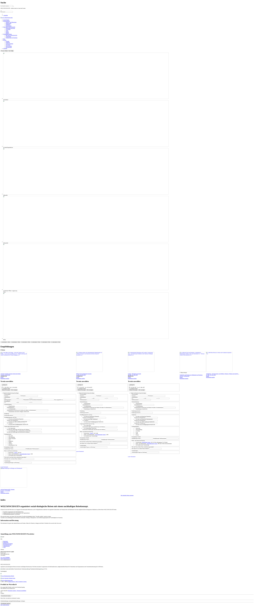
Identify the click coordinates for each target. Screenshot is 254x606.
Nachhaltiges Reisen (7, 34)
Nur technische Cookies (5, 595)
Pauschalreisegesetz (7, 544)
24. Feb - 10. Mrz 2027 (184, 376)
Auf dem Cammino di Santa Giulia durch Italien (11, 373)
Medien (7, 33)
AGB (4, 547)
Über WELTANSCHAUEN (9, 27)
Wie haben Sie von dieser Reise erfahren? (13, 458)
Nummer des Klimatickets (12, 420)
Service (4, 40)
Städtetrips (8, 24)
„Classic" (16, 452)
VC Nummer (9, 423)
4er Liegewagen (12, 428)
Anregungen (8, 36)
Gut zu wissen (9, 46)
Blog (4, 38)
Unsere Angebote (9, 43)
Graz (10, 439)
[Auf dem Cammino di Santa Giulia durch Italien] (14, 371)
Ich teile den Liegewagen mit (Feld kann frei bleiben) (18, 429)
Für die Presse (9, 47)
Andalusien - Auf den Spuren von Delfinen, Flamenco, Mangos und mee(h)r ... (222, 373)
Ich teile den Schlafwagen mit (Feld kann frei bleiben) (18, 432)
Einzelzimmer (87, 409)
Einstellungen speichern (5, 603)
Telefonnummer (7, 399)
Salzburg (10, 443)
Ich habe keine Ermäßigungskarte (16, 424)
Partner (7, 31)
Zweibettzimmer (12, 408)
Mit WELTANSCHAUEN (11, 35)
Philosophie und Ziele (10, 28)
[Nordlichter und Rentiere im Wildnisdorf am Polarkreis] (193, 371)
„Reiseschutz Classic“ (146, 442)
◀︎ (4, 50)
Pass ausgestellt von (58, 399)
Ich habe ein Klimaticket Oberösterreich (144, 419)
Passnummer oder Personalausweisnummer (33, 399)
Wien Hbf (11, 435)
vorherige (4, 384)
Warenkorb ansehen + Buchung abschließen (17, 590)
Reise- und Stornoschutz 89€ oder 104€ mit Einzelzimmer (154, 443)
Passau (137, 434)
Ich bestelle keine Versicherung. (15, 455)
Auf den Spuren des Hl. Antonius (7, 489)
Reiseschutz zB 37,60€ (91, 433)
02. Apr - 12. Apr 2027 (5, 490)
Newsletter (8, 44)
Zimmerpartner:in (10, 407)
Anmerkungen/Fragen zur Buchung (11, 462)
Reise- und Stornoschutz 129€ (96, 434)
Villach (10, 442)
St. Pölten (138, 430)
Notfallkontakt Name (8, 448)
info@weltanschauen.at (5, 558)
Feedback (8, 42)
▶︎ (11, 50)
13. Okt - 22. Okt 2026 (5, 375)
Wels (137, 433)
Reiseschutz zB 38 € (15, 452)
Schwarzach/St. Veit (13, 445)
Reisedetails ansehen (5, 378)
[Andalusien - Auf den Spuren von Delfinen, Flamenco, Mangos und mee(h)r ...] (219, 371)
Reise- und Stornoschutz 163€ (21, 454)
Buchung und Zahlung (8, 543)
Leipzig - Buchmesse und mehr (134, 373)
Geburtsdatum (7, 397)
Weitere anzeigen (6, 389)
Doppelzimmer (12, 406)
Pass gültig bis (7, 401)
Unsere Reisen (6, 19)
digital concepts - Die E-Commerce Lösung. (17, 581)
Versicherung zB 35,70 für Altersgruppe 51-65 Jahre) (151, 442)
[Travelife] (1, 573)
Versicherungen (6, 546)
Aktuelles (5, 48)
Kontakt (7, 41)
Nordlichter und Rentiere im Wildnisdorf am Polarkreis (191, 375)
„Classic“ (91, 433)
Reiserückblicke (6, 21)
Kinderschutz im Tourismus (11, 37)
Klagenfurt (11, 441)
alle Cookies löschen (5, 604)
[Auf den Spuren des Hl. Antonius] (14, 487)
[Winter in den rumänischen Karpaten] (89, 371)
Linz (137, 432)
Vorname (6, 395)
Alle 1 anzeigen (14, 389)
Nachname (23, 395)
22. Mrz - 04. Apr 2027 (211, 375)
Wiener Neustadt (12, 438)
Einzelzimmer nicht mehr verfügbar (16, 411)
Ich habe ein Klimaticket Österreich (16, 419)
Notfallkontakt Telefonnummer (32, 448)
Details (2, 377)
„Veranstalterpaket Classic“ (24, 454)
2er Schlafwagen (87, 428)
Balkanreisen (8, 23)
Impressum (5, 541)
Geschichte (8, 29)
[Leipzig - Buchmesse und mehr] (141, 371)
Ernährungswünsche (8, 415)
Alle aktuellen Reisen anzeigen (127, 495)
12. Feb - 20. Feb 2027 (81, 375)
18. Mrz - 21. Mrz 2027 (133, 375)
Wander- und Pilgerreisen (11, 22)
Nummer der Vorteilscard (139, 423)
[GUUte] (8, 578)
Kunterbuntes (8, 25)
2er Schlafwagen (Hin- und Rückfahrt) (17, 430)
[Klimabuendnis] (7, 575)
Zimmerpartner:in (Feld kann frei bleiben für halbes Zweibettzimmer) (21, 410)
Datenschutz (5, 542)
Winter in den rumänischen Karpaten (83, 373)
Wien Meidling (12, 437)
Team (7, 30)
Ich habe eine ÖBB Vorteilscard (15, 421)
